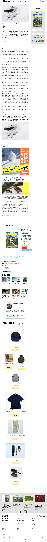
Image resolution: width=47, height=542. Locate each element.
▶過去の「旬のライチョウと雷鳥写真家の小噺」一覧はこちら (12, 217)
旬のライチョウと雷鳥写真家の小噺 (11, 261)
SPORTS (19, 518)
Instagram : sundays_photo (10, 316)
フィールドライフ (19, 524)
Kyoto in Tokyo (4, 529)
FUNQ (3, 523)
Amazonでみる (25, 245)
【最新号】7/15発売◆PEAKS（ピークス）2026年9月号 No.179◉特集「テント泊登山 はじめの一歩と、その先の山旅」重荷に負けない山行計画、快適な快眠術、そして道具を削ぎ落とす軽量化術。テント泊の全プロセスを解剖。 (26, 235)
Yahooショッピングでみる (26, 250)
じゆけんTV (3, 528)
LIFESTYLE (5, 520)
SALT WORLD (33, 524)
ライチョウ (15, 263)
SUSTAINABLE (20, 520)
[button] (20, 512)
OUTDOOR (18, 505)
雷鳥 (18, 263)
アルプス (6, 263)
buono (18, 528)
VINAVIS (3, 524)
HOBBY (34, 518)
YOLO (3, 534)
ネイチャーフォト (10, 263)
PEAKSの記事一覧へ (37, 8)
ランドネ (18, 523)
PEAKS (6, 265)
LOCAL (33, 520)
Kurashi (5, 534)
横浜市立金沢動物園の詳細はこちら (8, 215)
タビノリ (18, 529)
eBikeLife (33, 528)
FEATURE (37, 506)
